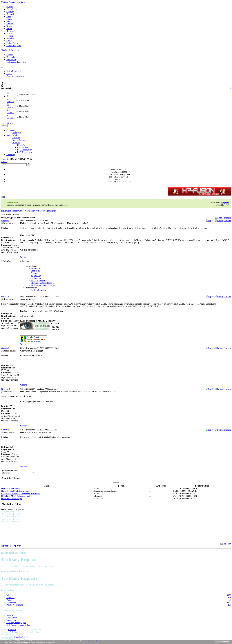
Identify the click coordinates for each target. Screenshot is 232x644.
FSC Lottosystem (24, 150)
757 (227, 205)
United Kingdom (13, 45)
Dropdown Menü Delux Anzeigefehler (17, 496)
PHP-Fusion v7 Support (35, 211)
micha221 (10, 118)
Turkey (9, 41)
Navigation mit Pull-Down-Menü (15, 491)
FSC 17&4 (21, 145)
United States (12, 43)
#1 (213, 220)
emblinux (5, 296)
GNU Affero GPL (19, 637)
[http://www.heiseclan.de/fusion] (125, 326)
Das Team (16, 137)
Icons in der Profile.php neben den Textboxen (20, 493)
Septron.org (36, 275)
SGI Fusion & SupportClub (18, 625)
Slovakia (10, 38)
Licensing (10, 154)
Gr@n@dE (6, 389)
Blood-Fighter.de (38, 280)
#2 (213, 296)
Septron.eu (35, 271)
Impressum (11, 59)
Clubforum (16, 133)
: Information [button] (10, 50)
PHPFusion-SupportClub (11, 211)
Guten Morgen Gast (14, 71)
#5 (213, 430)
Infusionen (51, 211)
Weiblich (10, 600)
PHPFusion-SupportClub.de (43, 285)
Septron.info (36, 278)
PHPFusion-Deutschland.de (43, 283)
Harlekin (10, 107)
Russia (9, 33)
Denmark (10, 14)
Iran (8, 21)
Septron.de (35, 268)
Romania (10, 31)
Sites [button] (13, 2)
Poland (9, 28)
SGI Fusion (12, 630)
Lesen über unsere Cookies (92, 641)
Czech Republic (13, 9)
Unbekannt (11, 602)
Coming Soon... (18, 140)
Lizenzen (16, 142)
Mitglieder (10, 595)
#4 (213, 389)
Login (9, 73)
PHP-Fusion (14, 632)
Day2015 (10, 113)
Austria (9, 7)
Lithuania (10, 24)
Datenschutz (11, 57)
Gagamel (225, 202)
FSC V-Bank (22, 147)
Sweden (9, 36)
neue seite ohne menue (10, 488)
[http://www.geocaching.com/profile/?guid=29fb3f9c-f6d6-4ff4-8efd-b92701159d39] (125, 339)
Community (11, 130)
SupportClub (11, 135)
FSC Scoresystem (24, 152)
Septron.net (36, 273)
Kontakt (9, 55)
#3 (213, 348)
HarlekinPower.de (38, 290)
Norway (9, 26)
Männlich (10, 597)
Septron (9, 96)
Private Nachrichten (14, 605)
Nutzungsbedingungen (16, 62)
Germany (10, 11)
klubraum (10, 102)
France (9, 19)
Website (23, 257)
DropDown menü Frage (11, 498)
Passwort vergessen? (15, 76)
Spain (8, 16)
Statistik (9, 615)
